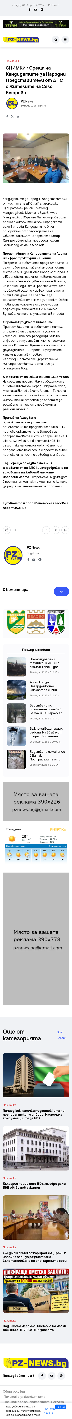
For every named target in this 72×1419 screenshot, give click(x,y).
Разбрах (61, 1407)
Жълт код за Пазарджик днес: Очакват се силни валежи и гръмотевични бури (45, 690)
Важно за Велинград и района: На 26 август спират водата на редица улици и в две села (46, 736)
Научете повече (49, 1411)
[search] (56, 40)
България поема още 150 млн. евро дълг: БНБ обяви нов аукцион (34, 1186)
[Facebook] (29, 10)
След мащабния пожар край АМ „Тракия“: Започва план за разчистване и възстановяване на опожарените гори (35, 1257)
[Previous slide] (9, 159)
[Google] (42, 10)
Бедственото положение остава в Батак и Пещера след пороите (46, 711)
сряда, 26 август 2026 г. (28, 5)
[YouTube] (35, 10)
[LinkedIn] (18, 117)
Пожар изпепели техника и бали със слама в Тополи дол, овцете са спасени (44, 665)
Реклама (53, 5)
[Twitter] (12, 117)
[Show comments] (61, 591)
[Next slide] (62, 159)
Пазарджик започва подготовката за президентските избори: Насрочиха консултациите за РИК (34, 1114)
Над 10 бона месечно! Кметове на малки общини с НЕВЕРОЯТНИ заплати (34, 1328)
